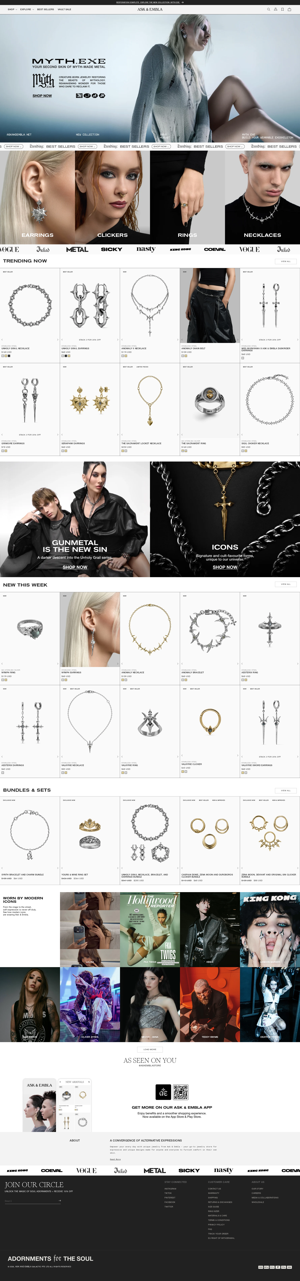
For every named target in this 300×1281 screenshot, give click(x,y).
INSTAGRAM (170, 1189)
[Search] (268, 9)
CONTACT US (214, 1189)
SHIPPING (213, 1198)
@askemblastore (150, 1066)
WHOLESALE (258, 1202)
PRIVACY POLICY (216, 1225)
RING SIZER (213, 1211)
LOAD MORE (150, 1049)
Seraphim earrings (73, 444)
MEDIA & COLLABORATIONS (265, 1198)
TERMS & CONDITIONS (219, 1220)
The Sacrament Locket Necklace (141, 444)
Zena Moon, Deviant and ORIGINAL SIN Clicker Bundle (269, 876)
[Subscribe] (57, 1200)
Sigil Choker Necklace (255, 444)
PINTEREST (170, 1198)
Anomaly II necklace (134, 349)
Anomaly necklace (133, 673)
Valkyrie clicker (192, 765)
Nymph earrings (71, 673)
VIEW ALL (286, 261)
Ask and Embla (23, 1267)
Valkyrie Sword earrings (257, 766)
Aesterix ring (250, 673)
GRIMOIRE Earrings (13, 444)
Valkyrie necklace (73, 766)
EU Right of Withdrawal (221, 1238)
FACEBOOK (170, 1202)
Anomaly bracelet (193, 673)
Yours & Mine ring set (75, 875)
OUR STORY (257, 1189)
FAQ (210, 1229)
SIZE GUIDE (213, 1207)
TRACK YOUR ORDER (218, 1234)
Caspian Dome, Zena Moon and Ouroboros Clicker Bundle (207, 876)
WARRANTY (213, 1193)
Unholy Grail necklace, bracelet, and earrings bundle (145, 876)
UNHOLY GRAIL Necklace (16, 349)
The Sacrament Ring (194, 444)
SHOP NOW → (34, 146)
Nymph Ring (8, 673)
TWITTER (169, 1207)
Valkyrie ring (130, 766)
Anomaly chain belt (193, 349)
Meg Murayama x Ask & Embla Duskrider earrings (266, 350)
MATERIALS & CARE (217, 1216)
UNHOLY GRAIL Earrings (75, 349)
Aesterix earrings (13, 766)
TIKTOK (168, 1193)
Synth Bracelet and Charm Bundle (23, 875)
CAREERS (256, 1193)
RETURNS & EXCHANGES (220, 1202)
